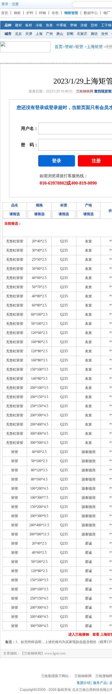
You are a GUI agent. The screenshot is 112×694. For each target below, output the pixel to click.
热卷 (49, 25)
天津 (28, 34)
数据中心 (91, 13)
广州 (49, 34)
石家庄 (82, 34)
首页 (4, 13)
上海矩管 (95, 47)
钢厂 (106, 13)
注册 (15, 4)
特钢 (42, 13)
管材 (69, 47)
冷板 (39, 25)
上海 (39, 34)
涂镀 (83, 25)
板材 (28, 25)
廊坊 (94, 34)
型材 (94, 25)
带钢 (73, 25)
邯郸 (70, 34)
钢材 (17, 13)
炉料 (29, 13)
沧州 (104, 34)
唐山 (59, 34)
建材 (18, 25)
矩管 (79, 47)
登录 (4, 4)
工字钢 (106, 25)
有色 (55, 13)
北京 (18, 34)
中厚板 (61, 25)
